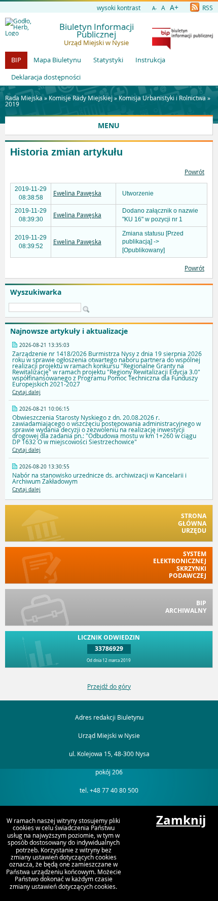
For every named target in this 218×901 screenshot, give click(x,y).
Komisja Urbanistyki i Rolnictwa (162, 98)
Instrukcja (150, 59)
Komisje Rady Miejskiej (81, 98)
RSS (207, 8)
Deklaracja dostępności (46, 77)
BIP (16, 59)
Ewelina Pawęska (77, 193)
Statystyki (108, 59)
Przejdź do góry (109, 686)
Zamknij (181, 820)
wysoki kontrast (118, 8)
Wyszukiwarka (35, 292)
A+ (174, 7)
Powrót (194, 172)
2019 (12, 104)
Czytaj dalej (26, 392)
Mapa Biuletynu (57, 59)
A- (154, 8)
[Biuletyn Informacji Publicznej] (182, 47)
